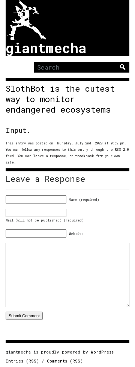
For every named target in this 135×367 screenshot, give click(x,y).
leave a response (49, 156)
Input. (18, 130)
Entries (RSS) (22, 361)
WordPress (102, 352)
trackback (84, 156)
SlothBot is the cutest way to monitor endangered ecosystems (60, 99)
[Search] (122, 67)
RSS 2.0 (122, 149)
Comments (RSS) (65, 361)
